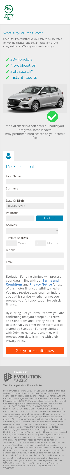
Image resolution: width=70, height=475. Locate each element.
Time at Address (17, 238)
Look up (49, 218)
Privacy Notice (40, 284)
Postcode (12, 213)
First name (13, 176)
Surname (12, 188)
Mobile (10, 250)
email (9, 262)
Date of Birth (15, 200)
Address (11, 225)
